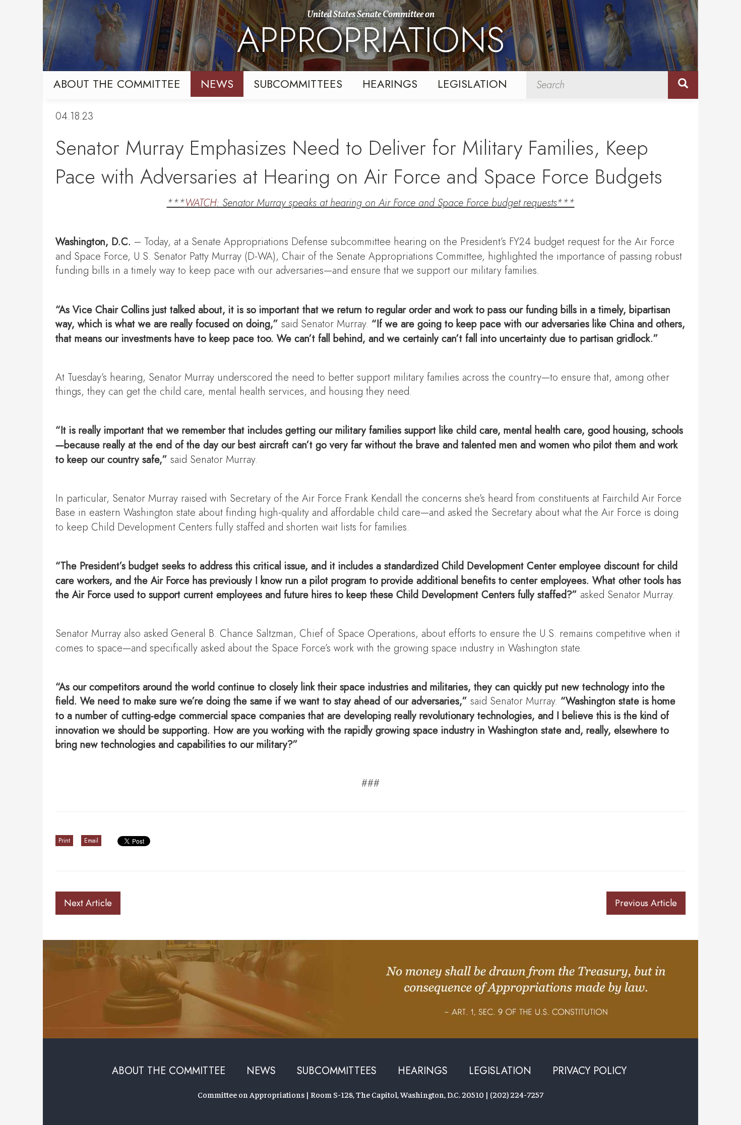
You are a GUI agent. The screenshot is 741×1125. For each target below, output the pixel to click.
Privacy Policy (589, 1070)
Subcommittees (298, 84)
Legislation (472, 84)
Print (64, 840)
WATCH (200, 203)
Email (91, 840)
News (217, 84)
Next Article (88, 903)
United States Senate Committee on (371, 37)
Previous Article (646, 903)
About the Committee (116, 84)
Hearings (389, 84)
